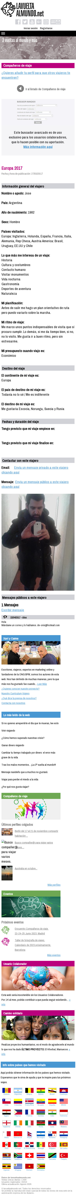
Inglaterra (6, 1127)
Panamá (52, 1137)
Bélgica (29, 1094)
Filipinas (18, 1116)
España (52, 1105)
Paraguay (63, 1137)
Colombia (18, 1105)
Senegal (41, 1148)
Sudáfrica (18, 1159)
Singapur (52, 1148)
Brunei (52, 1094)
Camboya (63, 1094)
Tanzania (52, 1159)
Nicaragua (41, 1137)
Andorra (6, 1094)
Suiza (29, 1159)
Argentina (18, 1094)
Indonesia (63, 1116)
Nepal (29, 1137)
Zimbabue (41, 1170)
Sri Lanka (63, 1148)
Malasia (64, 1127)
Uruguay (18, 1170)
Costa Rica (29, 1105)
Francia (29, 1116)
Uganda (6, 1170)
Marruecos (18, 1137)
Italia (29, 1127)
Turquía (64, 1159)
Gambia (41, 1116)
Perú (6, 1148)
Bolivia (40, 1094)
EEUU (63, 1105)
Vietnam (29, 1170)
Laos (52, 1127)
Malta (6, 1137)
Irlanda (17, 1127)
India (52, 1116)
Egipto (6, 1116)
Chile (6, 1105)
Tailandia (40, 1159)
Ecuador (41, 1105)
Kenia (41, 1127)
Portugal (18, 1148)
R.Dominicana (29, 1148)
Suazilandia (6, 1159)
